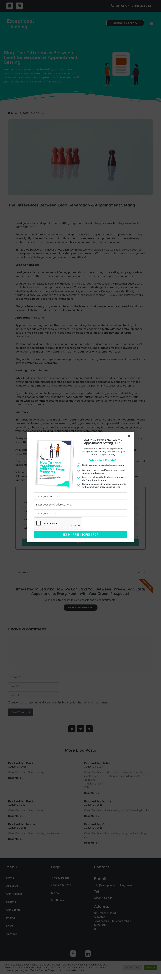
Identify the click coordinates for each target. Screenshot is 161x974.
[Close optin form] (130, 436)
